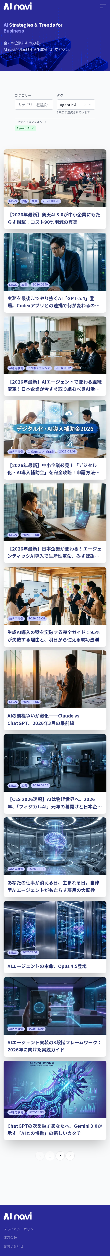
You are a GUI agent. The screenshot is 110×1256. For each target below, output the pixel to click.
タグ (60, 95)
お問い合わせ (14, 1246)
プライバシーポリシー (20, 1229)
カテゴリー (23, 95)
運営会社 (10, 1237)
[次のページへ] (70, 1155)
